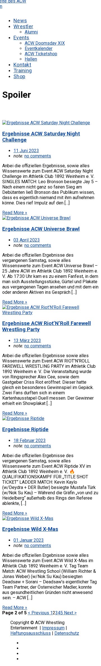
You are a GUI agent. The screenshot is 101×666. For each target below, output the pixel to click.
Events (21, 37)
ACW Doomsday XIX (45, 43)
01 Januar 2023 (28, 540)
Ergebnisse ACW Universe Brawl (41, 229)
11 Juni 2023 (26, 150)
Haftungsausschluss (30, 633)
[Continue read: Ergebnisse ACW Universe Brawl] (36, 218)
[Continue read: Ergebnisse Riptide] (23, 418)
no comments (37, 156)
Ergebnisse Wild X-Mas (30, 529)
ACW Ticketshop (41, 53)
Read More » (14, 212)
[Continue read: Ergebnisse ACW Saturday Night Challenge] (46, 122)
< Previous (39, 612)
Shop (19, 76)
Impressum (53, 628)
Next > (70, 612)
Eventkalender (38, 48)
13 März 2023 (27, 340)
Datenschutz (66, 633)
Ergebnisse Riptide (25, 429)
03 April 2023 (26, 240)
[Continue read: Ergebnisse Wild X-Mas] (27, 518)
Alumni (31, 32)
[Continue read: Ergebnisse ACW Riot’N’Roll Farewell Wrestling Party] (50, 312)
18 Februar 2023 (29, 440)
